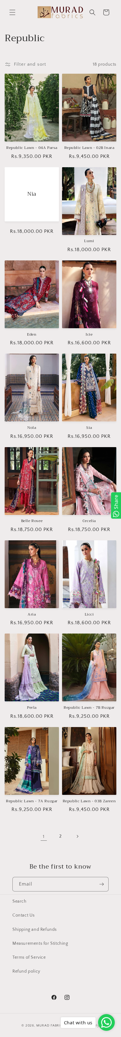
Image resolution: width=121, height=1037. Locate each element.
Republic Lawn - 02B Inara (89, 148)
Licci (89, 614)
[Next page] (77, 836)
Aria (32, 614)
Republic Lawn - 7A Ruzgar (32, 801)
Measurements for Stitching (40, 943)
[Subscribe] (101, 884)
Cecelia (89, 521)
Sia (89, 427)
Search (19, 901)
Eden (31, 334)
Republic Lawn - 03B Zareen (89, 801)
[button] (12, 12)
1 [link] (44, 836)
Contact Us (23, 915)
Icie (89, 334)
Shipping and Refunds (34, 929)
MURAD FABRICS (50, 1025)
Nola (31, 427)
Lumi (89, 241)
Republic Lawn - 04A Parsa (31, 148)
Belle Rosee (32, 521)
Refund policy (26, 971)
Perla (32, 707)
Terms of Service (29, 957)
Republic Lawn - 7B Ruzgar (89, 707)
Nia (31, 194)
